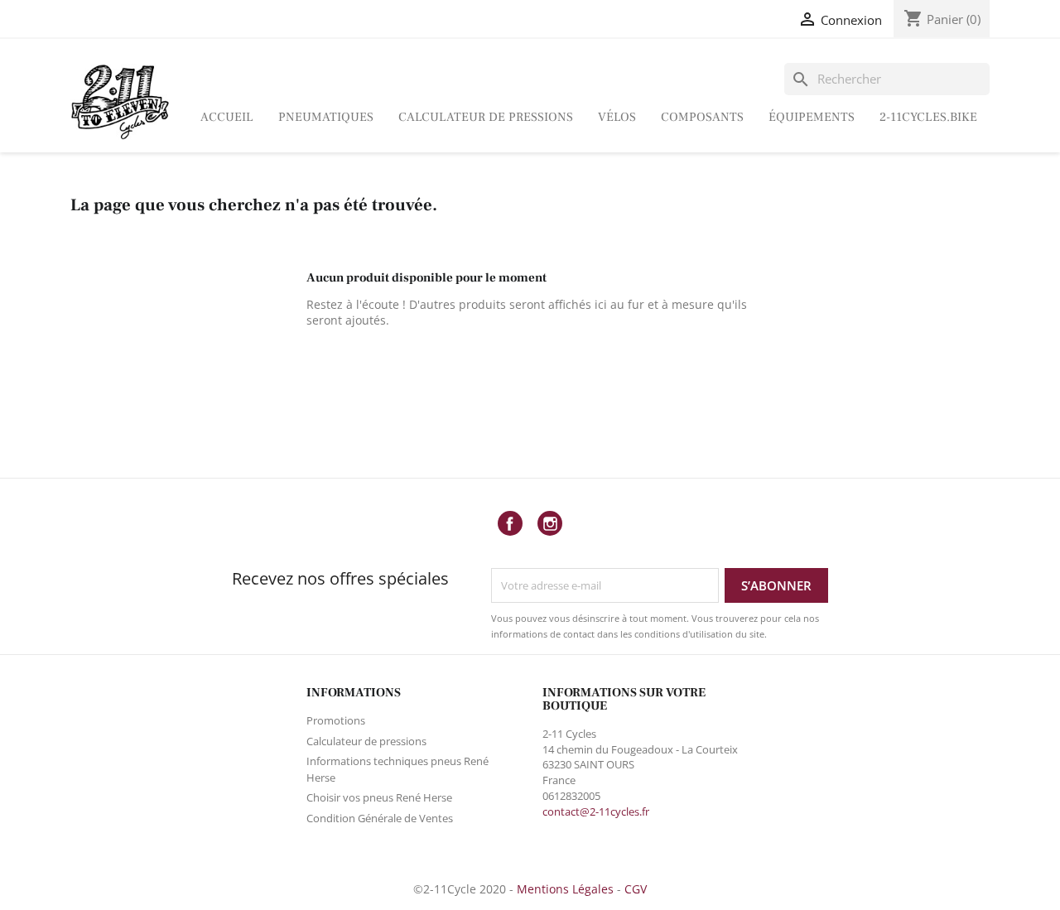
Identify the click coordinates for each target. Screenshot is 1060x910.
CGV (635, 889)
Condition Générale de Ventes (379, 818)
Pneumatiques (325, 117)
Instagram (549, 523)
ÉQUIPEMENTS (811, 117)
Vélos (617, 117)
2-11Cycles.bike (928, 117)
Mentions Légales (565, 889)
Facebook (510, 523)
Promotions (335, 720)
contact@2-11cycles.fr (595, 811)
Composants (702, 117)
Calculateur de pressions (485, 117)
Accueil (226, 117)
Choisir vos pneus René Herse (379, 797)
